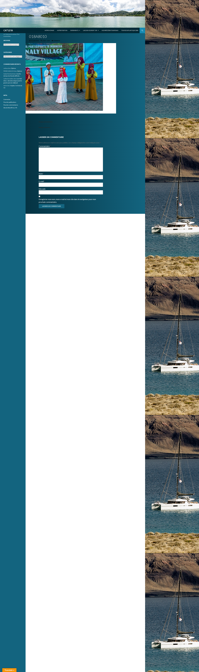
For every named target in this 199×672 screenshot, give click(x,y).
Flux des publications (9, 102)
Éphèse (13, 68)
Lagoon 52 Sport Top (90, 30)
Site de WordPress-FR (10, 108)
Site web (42, 189)
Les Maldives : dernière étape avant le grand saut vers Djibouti (12, 81)
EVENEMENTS (74, 30)
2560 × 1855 (46, 40)
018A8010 (56, 40)
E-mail (42, 181)
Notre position (62, 30)
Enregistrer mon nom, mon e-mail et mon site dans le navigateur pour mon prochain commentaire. (67, 200)
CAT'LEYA (8, 30)
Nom (41, 174)
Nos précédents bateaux (110, 30)
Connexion (6, 99)
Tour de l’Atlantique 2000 (129, 30)
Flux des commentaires (10, 105)
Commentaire (45, 146)
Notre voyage (49, 30)
